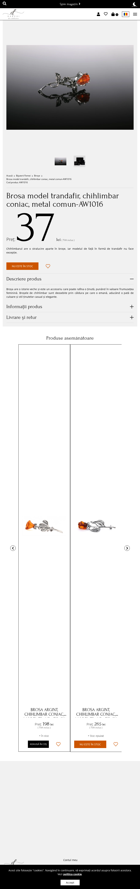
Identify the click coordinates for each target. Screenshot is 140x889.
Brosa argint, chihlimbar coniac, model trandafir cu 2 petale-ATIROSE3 (96, 716)
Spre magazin (69, 4)
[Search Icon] (4, 4)
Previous (13, 548)
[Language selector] (125, 14)
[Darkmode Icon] (134, 4)
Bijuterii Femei (23, 175)
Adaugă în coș (38, 744)
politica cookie (72, 874)
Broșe (37, 175)
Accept (70, 882)
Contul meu (70, 860)
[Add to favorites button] (48, 266)
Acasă (9, 175)
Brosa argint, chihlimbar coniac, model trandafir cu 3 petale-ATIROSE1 (44, 716)
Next (127, 548)
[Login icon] (98, 14)
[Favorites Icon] (106, 14)
